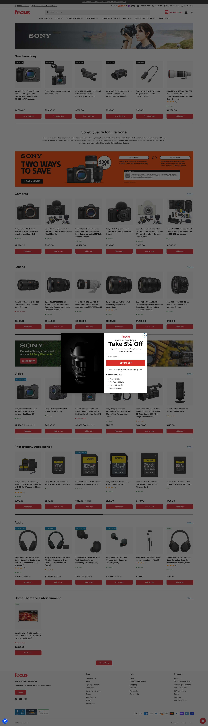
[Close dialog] (144, 335)
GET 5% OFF (126, 363)
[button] (5, 721)
